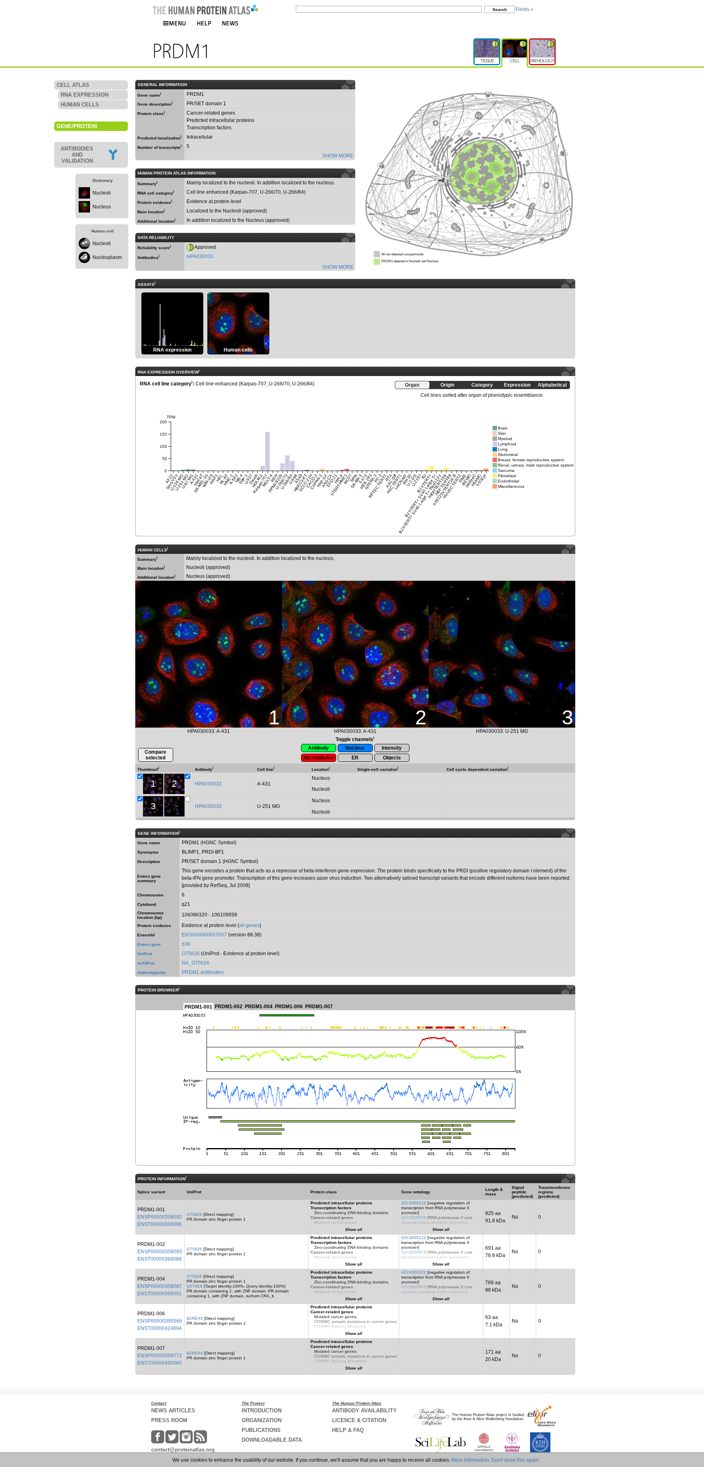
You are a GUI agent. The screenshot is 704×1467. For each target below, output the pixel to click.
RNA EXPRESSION (84, 95)
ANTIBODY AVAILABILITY (364, 1410)
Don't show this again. (515, 1460)
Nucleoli (101, 193)
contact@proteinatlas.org (183, 1450)
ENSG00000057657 (204, 935)
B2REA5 (195, 1318)
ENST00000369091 (159, 1294)
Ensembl (146, 935)
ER (355, 758)
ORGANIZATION (262, 1420)
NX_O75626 (195, 963)
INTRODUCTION (262, 1410)
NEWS (230, 23)
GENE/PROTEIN (77, 126)
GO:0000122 (413, 1203)
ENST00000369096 (159, 1224)
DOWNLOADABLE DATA (272, 1440)
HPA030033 (200, 256)
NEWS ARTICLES (173, 1410)
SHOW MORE (337, 156)
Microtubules (319, 758)
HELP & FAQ (348, 1430)
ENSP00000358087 (159, 1286)
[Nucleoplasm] (84, 261)
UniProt (144, 953)
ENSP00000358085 (159, 1252)
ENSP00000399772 (159, 1356)
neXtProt (145, 963)
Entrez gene (149, 944)
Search (500, 9)
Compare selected (155, 755)
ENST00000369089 (159, 1259)
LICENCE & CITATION (359, 1420)
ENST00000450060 (159, 1363)
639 (186, 944)
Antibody (318, 748)
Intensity (392, 748)
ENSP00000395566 (159, 1321)
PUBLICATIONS (261, 1430)
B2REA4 (195, 1353)
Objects (392, 758)
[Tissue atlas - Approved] (487, 41)
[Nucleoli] (84, 197)
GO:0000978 (413, 1217)
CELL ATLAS (73, 85)
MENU (177, 23)
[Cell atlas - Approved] (515, 41)
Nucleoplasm (107, 257)
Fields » (524, 9)
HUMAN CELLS (80, 105)
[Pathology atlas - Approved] (542, 41)
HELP (204, 23)
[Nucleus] (84, 211)
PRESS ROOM (169, 1420)
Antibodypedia (151, 972)
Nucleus (101, 207)
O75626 (191, 953)
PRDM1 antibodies (203, 972)
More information (470, 1460)
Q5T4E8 (194, 1286)
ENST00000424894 (159, 1328)
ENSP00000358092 (159, 1217)
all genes (249, 925)
